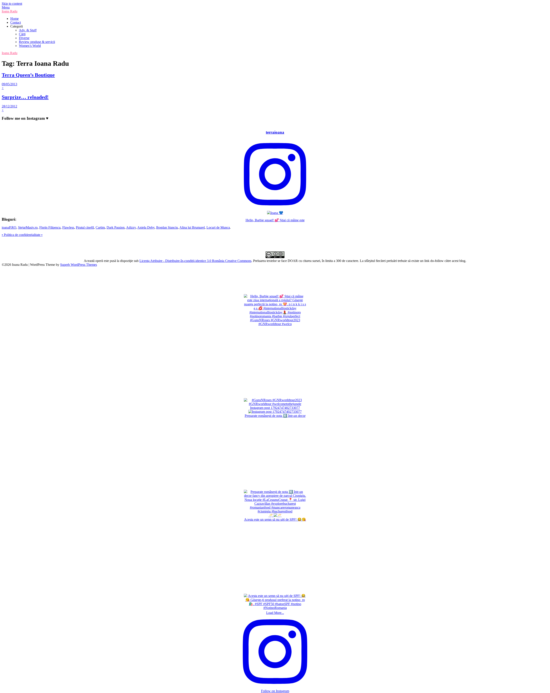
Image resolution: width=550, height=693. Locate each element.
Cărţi (22, 34)
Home (14, 18)
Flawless (68, 227)
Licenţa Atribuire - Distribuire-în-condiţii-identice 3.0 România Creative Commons (195, 261)
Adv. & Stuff (28, 30)
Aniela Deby (145, 227)
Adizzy (131, 227)
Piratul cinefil (85, 227)
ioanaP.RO (9, 227)
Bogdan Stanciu (167, 227)
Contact (15, 22)
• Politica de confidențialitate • (22, 235)
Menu (6, 7)
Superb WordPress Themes (78, 264)
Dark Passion (116, 227)
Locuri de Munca (218, 227)
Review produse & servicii (37, 42)
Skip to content (12, 3)
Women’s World (30, 45)
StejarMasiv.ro (28, 227)
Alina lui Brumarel (192, 227)
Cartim (100, 227)
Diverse (24, 38)
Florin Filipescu (50, 227)
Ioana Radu (9, 11)
